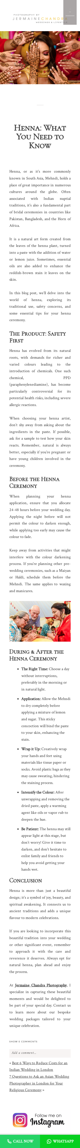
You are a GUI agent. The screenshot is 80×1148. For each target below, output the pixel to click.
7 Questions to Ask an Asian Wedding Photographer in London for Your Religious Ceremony (39, 1083)
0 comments (23, 1041)
